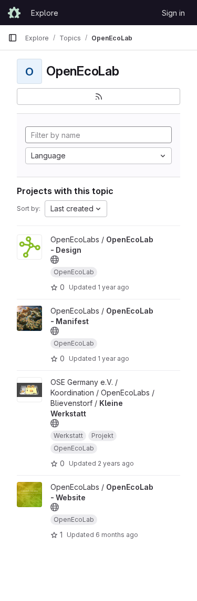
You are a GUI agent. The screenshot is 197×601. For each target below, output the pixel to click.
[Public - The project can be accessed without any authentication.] (54, 259)
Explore (44, 12)
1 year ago (113, 287)
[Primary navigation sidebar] (12, 37)
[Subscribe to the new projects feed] (98, 96)
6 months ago (117, 535)
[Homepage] (14, 12)
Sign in (173, 12)
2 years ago (116, 463)
